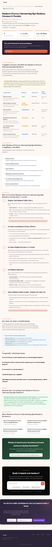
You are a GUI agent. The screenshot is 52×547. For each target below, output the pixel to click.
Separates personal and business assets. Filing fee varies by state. (20, 179)
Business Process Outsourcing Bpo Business (23, 6)
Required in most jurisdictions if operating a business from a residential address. (23, 184)
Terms (43, 534)
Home (3, 6)
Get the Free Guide (39, 520)
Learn (38, 534)
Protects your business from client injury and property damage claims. (21, 164)
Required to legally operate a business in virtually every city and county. (21, 159)
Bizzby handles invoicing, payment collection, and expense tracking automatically (28, 310)
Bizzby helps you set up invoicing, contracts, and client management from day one (28, 221)
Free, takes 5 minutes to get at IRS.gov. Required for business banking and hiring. (23, 174)
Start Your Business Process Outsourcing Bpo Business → (26, 455)
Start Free (10, 51)
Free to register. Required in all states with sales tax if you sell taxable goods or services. (25, 169)
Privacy (48, 534)
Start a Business (9, 6)
